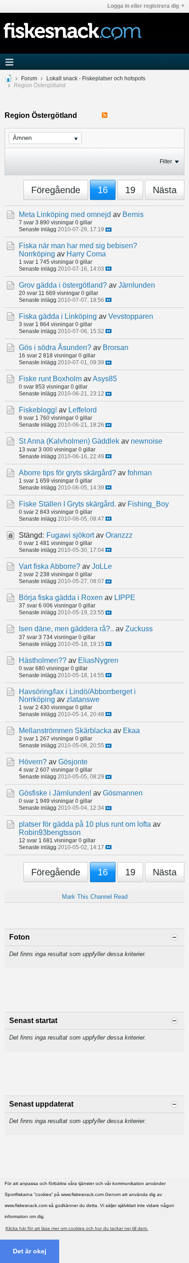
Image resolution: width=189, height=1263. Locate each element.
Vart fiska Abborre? (49, 566)
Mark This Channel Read (95, 896)
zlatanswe (83, 699)
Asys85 (105, 379)
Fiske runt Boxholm (50, 379)
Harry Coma (86, 254)
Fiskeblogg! (38, 410)
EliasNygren (98, 660)
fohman (140, 473)
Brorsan (115, 347)
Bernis (133, 214)
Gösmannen (123, 793)
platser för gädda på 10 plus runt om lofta (85, 824)
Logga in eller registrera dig (143, 6)
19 (130, 190)
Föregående (55, 190)
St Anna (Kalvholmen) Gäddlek (69, 441)
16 (103, 190)
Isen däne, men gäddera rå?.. (66, 629)
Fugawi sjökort (70, 535)
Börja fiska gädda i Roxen (61, 597)
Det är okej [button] (29, 1251)
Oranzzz (119, 535)
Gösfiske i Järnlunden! (55, 793)
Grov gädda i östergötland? (63, 285)
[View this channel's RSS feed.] (104, 115)
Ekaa (131, 730)
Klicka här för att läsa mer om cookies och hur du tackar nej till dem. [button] (77, 1228)
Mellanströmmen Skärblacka (65, 730)
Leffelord (82, 410)
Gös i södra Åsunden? (55, 347)
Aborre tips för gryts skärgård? (67, 473)
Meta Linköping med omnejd (65, 214)
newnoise (146, 441)
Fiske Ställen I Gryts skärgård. (67, 504)
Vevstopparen (130, 316)
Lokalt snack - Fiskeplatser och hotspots (95, 78)
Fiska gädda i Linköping (58, 316)
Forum (29, 78)
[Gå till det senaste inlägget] (108, 230)
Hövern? (33, 762)
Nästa (165, 190)
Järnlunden (136, 285)
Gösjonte (73, 762)
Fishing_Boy (148, 504)
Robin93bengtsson (50, 832)
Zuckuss (139, 629)
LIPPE (124, 597)
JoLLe (102, 566)
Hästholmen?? (43, 660)
